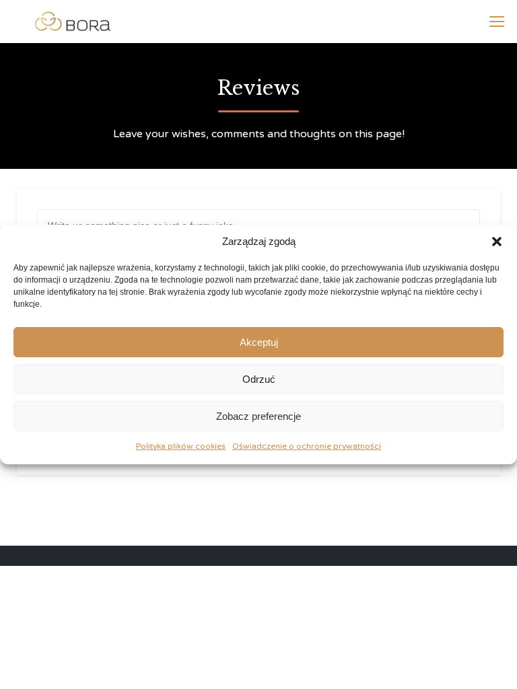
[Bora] (72, 21)
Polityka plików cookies (181, 446)
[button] (497, 241)
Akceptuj (259, 342)
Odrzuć (258, 379)
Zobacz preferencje (258, 416)
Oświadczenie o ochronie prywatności (306, 446)
